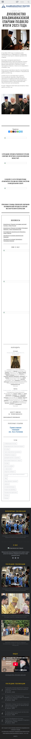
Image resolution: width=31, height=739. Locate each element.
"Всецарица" (18, 404)
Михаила (12, 402)
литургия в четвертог (9, 471)
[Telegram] (22, 132)
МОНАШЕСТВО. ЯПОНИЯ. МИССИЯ (15, 675)
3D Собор (6, 449)
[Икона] (15, 368)
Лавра (19, 393)
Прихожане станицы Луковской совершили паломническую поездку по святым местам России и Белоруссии (15, 206)
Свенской (6, 381)
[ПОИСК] (28, 2)
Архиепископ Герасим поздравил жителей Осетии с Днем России (14, 225)
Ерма (25, 393)
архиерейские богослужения (11, 457)
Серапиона (8, 395)
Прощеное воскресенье (10, 492)
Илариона (16, 396)
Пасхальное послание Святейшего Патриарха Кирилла (12, 240)
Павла (7, 375)
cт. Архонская (7, 468)
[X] (13, 132)
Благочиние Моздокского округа (12, 460)
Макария (6, 400)
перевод (6, 484)
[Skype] (20, 132)
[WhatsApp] (18, 132)
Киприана (22, 376)
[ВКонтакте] (9, 132)
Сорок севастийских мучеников (12, 452)
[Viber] (15, 132)
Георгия (25, 397)
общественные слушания (10, 481)
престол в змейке (8, 466)
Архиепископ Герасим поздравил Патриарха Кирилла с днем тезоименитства (15, 228)
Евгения (7, 402)
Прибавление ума (15, 384)
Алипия (7, 377)
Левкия (24, 372)
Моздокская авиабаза (9, 489)
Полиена (14, 395)
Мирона (15, 371)
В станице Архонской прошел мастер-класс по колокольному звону (17, 712)
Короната (7, 373)
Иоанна (20, 397)
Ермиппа (6, 397)
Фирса (20, 372)
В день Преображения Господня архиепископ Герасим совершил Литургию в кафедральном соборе (17, 720)
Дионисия (22, 396)
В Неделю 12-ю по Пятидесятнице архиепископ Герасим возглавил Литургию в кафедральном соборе (15, 181)
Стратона (6, 376)
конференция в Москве (10, 443)
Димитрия (17, 380)
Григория (15, 401)
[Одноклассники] (11, 132)
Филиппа (11, 376)
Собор (24, 377)
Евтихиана (16, 376)
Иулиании (11, 375)
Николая (22, 379)
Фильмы (6, 498)
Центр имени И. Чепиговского (11, 417)
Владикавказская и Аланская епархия (13, 446)
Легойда (6, 463)
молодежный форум (9, 486)
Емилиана (23, 395)
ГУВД (5, 478)
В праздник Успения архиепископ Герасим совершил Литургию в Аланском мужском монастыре (15, 156)
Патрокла (21, 373)
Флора (15, 393)
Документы (15, 220)
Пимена (7, 372)
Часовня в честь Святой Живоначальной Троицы (14, 475)
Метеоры (6, 495)
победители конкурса (9, 454)
